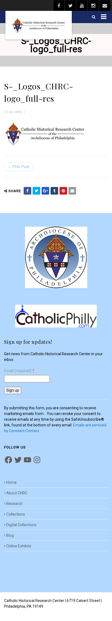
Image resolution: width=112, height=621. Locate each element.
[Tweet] (36, 191)
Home (11, 482)
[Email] (72, 191)
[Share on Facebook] (27, 191)
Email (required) (19, 371)
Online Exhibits (18, 546)
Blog (10, 535)
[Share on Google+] (45, 191)
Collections (15, 514)
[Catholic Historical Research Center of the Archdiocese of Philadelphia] (38, 25)
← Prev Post (18, 166)
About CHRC (16, 493)
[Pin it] (63, 191)
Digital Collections (21, 525)
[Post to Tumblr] (54, 191)
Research (14, 503)
